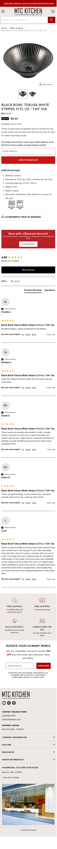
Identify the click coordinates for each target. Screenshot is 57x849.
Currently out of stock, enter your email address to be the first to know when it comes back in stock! (27, 144)
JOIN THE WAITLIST (28, 160)
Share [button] (34, 334)
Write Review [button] (28, 269)
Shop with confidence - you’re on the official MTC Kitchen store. (29, 3)
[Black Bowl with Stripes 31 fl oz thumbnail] (22, 94)
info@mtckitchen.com (11, 719)
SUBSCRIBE (43, 665)
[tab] (33, 291)
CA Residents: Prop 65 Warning (23, 217)
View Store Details (11, 777)
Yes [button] (23, 334)
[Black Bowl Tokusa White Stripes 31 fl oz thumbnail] (32, 94)
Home (4, 28)
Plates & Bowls (16, 28)
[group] (28, 257)
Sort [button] (3, 281)
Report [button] (28, 334)
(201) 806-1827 (9, 715)
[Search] (51, 20)
